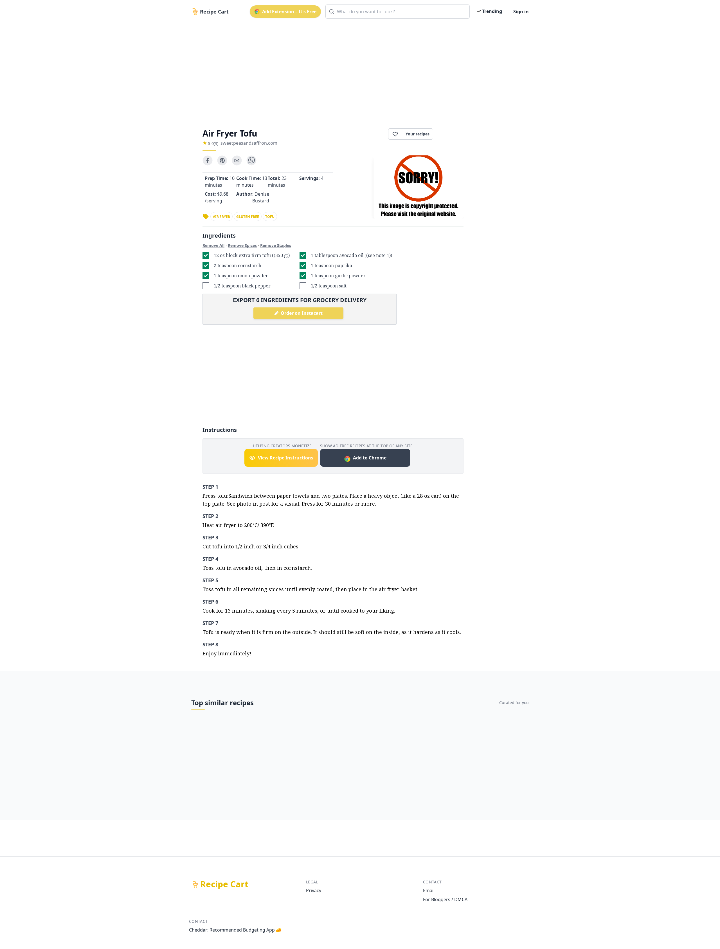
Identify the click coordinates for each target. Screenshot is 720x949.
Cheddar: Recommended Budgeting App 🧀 (235, 930)
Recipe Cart (224, 884)
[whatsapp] (251, 160)
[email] (237, 160)
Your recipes (417, 134)
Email (429, 890)
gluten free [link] (247, 216)
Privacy (313, 890)
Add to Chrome (369, 458)
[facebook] (207, 160)
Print (451, 134)
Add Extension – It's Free (289, 11)
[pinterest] (222, 160)
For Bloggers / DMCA (445, 899)
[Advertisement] (357, 71)
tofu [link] (269, 216)
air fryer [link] (221, 216)
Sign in (521, 11)
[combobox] (397, 12)
